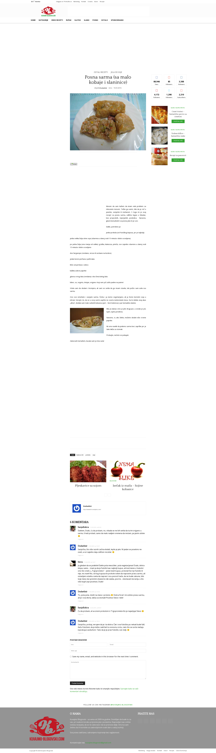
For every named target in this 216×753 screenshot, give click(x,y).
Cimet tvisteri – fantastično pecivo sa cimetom (178, 114)
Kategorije (43, 20)
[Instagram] (167, 20)
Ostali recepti (101, 72)
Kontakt (83, 1)
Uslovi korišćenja (181, 751)
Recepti (102, 1)
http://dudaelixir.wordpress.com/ (92, 509)
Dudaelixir (103, 88)
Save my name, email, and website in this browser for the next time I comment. (105, 656)
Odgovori (80, 539)
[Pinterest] (171, 20)
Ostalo (104, 20)
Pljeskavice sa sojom (88, 485)
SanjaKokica (83, 527)
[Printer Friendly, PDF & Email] (73, 165)
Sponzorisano (117, 20)
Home (33, 20)
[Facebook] (160, 20)
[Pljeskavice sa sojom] (88, 471)
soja (94, 455)
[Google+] (163, 20)
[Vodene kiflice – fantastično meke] (159, 135)
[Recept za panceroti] (159, 156)
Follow (169, 76)
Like (156, 76)
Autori (96, 1)
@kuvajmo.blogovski (121, 705)
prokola (88, 455)
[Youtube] (179, 20)
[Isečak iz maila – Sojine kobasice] (128, 471)
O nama (90, 1)
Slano (86, 20)
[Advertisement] (108, 11)
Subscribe (181, 89)
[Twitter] (175, 20)
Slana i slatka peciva (178, 108)
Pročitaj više (178, 121)
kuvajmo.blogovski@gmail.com (98, 742)
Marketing (76, 1)
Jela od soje (116, 72)
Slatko (77, 20)
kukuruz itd (79, 455)
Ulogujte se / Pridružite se (64, 1)
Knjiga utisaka (151, 751)
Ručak (68, 20)
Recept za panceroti (178, 155)
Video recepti (57, 20)
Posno (95, 20)
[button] (184, 20)
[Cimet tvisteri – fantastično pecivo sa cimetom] (159, 115)
